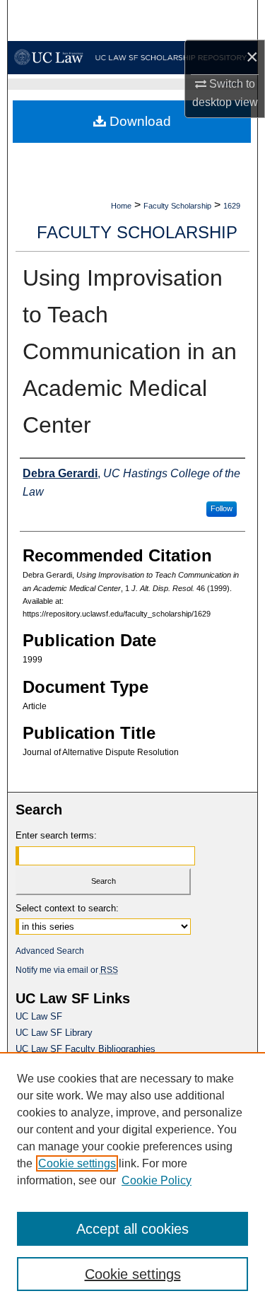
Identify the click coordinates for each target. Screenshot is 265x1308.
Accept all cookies (132, 1229)
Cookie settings (77, 1163)
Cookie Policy (157, 1180)
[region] (132, 1180)
